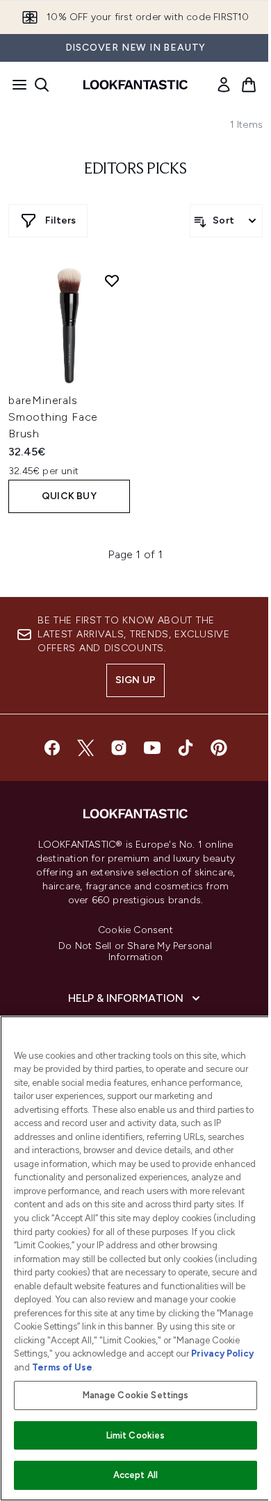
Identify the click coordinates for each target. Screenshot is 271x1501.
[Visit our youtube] (152, 747)
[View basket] (249, 85)
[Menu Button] (15, 85)
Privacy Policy (222, 1353)
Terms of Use (62, 1367)
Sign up (135, 680)
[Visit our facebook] (52, 747)
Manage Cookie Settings (136, 1395)
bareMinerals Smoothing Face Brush (53, 417)
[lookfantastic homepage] (135, 85)
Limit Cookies (135, 1435)
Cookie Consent (135, 930)
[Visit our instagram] (119, 747)
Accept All (135, 1475)
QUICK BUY (69, 496)
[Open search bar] (42, 85)
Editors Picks (135, 169)
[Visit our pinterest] (219, 747)
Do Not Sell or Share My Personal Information (135, 952)
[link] (224, 85)
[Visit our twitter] (85, 747)
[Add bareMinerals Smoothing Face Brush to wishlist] (112, 280)
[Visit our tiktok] (185, 747)
